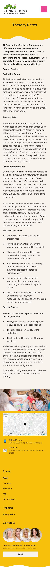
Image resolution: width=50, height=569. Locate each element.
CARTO (44, 435)
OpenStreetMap (28, 435)
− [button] (6, 419)
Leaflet (20, 435)
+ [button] (6, 416)
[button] (25, 424)
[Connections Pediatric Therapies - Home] (17, 9)
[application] (25, 424)
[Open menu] (44, 9)
